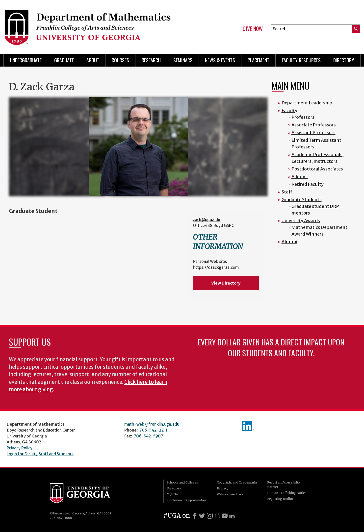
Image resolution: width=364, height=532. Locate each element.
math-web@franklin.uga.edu (151, 424)
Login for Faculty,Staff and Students (40, 453)
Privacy (222, 488)
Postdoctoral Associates (317, 169)
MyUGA (172, 494)
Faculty (289, 110)
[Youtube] (225, 516)
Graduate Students (302, 199)
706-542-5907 (148, 436)
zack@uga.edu (206, 219)
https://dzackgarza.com (216, 267)
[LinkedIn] (232, 516)
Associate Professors (313, 125)
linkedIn (248, 426)
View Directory (225, 283)
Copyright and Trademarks (237, 482)
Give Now (253, 28)
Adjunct (299, 176)
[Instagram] (210, 516)
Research (151, 60)
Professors (302, 117)
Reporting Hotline (280, 499)
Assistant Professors (313, 132)
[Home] (90, 25)
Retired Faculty (307, 184)
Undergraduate (26, 60)
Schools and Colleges (182, 482)
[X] (202, 516)
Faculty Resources (301, 60)
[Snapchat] (217, 516)
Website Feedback (230, 494)
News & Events (220, 60)
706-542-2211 (153, 430)
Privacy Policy (19, 447)
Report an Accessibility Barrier (284, 485)
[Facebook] (195, 516)
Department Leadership (307, 103)
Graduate (64, 60)
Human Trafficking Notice (286, 493)
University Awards (301, 220)
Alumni (289, 241)
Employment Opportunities (187, 500)
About (92, 60)
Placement (258, 60)
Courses (120, 60)
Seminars (182, 60)
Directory (343, 60)
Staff (287, 192)
